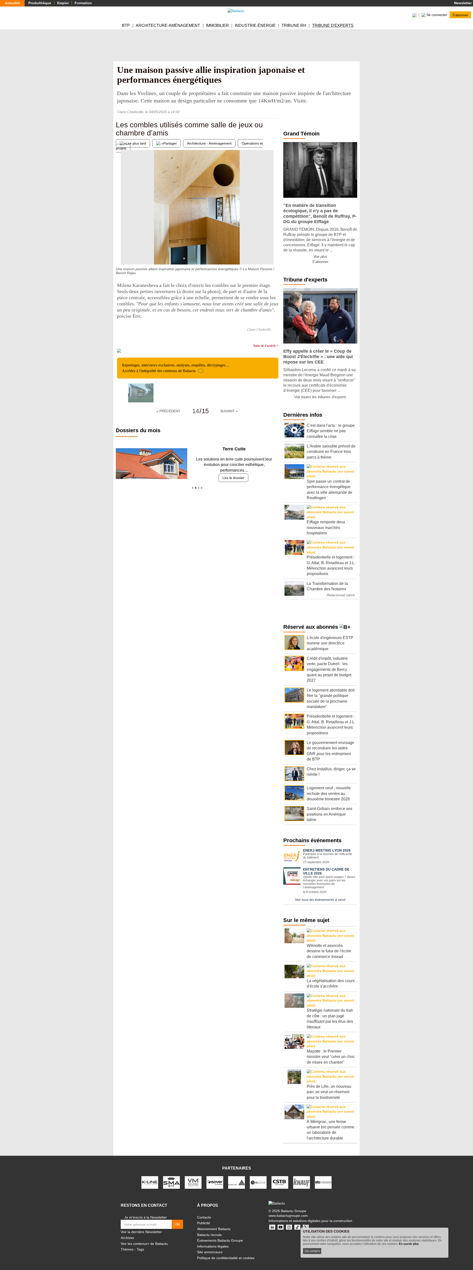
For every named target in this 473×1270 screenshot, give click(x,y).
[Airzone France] (258, 1182)
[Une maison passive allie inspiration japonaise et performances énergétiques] (140, 392)
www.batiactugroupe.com (288, 1216)
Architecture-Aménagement (168, 25)
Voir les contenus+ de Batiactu (144, 1244)
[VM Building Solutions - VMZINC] (193, 1182)
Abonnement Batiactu (214, 1229)
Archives (127, 1238)
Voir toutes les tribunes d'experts (320, 397)
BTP (126, 25)
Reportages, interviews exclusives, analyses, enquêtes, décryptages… (175, 368)
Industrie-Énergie (255, 25)
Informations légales (213, 1246)
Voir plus (320, 256)
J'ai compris (312, 1251)
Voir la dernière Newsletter (141, 1232)
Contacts (204, 1217)
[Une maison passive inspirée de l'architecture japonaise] (275, 254)
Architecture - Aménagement (209, 143)
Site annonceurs (209, 1252)
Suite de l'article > (265, 345)
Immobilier (217, 25)
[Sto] (323, 1182)
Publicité (203, 1223)
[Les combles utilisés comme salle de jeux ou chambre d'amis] (119, 254)
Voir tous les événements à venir (320, 900)
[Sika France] (236, 1182)
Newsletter (462, 3)
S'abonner (460, 14)
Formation (83, 3)
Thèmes (127, 1249)
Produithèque (39, 3)
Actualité (12, 3)
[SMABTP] (171, 1182)
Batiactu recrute (209, 1235)
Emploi (63, 3)
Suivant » (229, 411)
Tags (140, 1249)
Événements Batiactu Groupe (220, 1240)
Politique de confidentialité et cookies (225, 1258)
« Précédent (168, 411)
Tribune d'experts (333, 25)
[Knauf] (301, 1182)
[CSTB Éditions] (279, 1182)
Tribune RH (294, 25)
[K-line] (149, 1182)
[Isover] (214, 1182)
